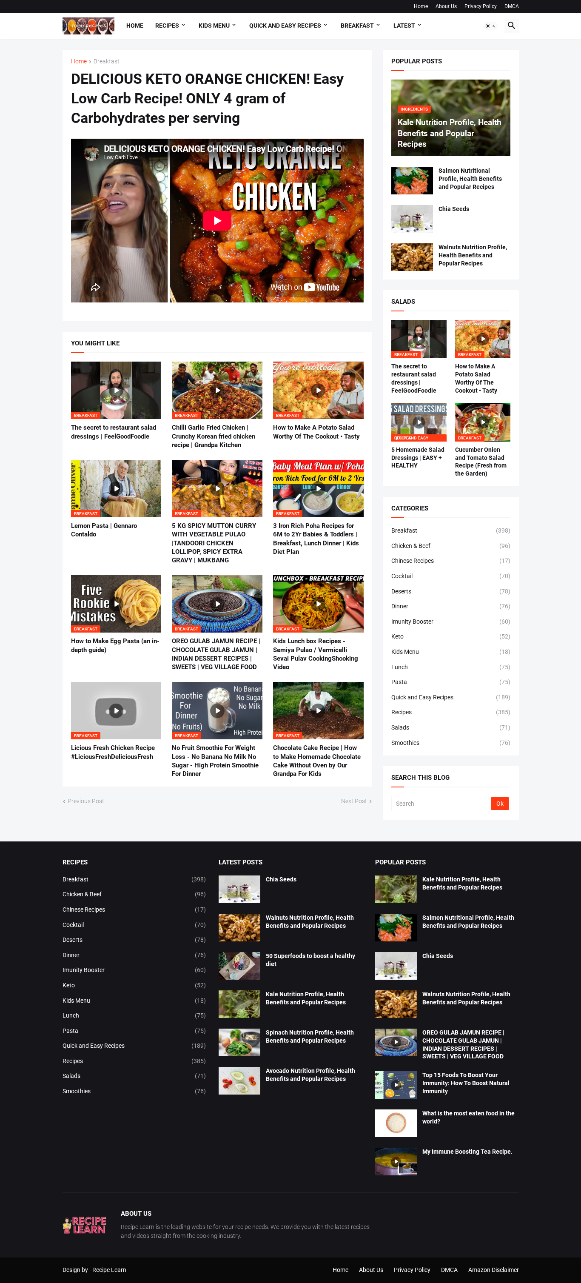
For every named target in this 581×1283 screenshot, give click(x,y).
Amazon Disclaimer (493, 1269)
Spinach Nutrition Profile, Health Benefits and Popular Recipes (310, 1036)
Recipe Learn (109, 1269)
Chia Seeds (454, 208)
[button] (491, 26)
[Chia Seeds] (412, 219)
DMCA (511, 6)
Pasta (450, 682)
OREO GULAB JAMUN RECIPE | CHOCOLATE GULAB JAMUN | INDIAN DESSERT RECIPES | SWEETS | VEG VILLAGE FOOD (216, 654)
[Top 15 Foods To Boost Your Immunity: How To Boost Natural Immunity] (396, 1085)
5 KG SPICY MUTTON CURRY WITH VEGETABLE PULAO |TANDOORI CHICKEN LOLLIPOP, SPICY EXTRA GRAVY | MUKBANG (214, 543)
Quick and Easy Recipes (450, 697)
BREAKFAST (357, 25)
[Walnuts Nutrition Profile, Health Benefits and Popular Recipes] (412, 257)
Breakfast (107, 61)
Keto (450, 636)
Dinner (450, 606)
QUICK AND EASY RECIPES (285, 25)
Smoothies (450, 742)
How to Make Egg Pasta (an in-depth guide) (115, 645)
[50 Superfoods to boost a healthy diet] (239, 966)
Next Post (354, 801)
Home (421, 6)
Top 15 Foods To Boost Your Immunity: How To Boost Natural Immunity (466, 1083)
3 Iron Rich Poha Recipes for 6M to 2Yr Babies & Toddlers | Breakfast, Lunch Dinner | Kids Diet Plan (316, 539)
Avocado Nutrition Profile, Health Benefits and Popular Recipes (310, 1074)
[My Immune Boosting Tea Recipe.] (396, 1161)
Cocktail (450, 576)
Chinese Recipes (450, 560)
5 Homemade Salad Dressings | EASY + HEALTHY (417, 457)
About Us (446, 6)
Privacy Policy (480, 6)
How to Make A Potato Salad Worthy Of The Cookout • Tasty (316, 432)
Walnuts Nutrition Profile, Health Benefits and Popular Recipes (473, 255)
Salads (450, 727)
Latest (404, 25)
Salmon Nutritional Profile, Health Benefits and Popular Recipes (470, 178)
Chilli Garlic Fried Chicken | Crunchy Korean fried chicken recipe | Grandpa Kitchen (213, 436)
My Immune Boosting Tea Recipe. (467, 1151)
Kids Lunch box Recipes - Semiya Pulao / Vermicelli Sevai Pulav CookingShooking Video (315, 654)
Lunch (450, 667)
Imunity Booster (450, 621)
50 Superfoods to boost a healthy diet (310, 959)
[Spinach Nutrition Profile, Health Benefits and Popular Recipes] (239, 1042)
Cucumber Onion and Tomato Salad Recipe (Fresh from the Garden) (481, 461)
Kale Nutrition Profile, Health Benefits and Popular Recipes (306, 998)
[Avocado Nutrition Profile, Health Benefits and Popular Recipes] (239, 1081)
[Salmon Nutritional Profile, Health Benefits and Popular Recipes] (412, 180)
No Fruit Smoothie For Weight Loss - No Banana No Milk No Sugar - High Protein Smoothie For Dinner (215, 761)
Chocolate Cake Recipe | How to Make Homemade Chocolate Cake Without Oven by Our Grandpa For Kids (317, 761)
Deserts (450, 591)
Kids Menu (450, 651)
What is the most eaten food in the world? (468, 1117)
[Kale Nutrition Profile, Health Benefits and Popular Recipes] (239, 1004)
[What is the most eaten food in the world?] (396, 1123)
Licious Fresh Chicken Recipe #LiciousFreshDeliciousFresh (113, 752)
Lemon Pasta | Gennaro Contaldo (104, 530)
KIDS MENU (214, 25)
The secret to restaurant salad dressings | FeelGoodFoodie (113, 432)
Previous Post (86, 801)
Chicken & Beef (450, 545)
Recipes (167, 25)
